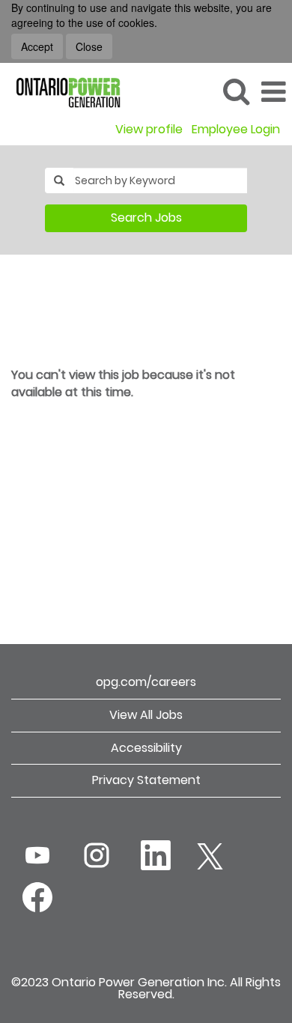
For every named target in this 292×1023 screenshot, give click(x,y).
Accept (37, 46)
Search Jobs (146, 217)
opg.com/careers (146, 681)
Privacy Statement (146, 780)
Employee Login (236, 129)
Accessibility (146, 747)
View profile (149, 129)
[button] (273, 92)
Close (89, 46)
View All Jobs (146, 714)
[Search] (236, 91)
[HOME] (62, 91)
